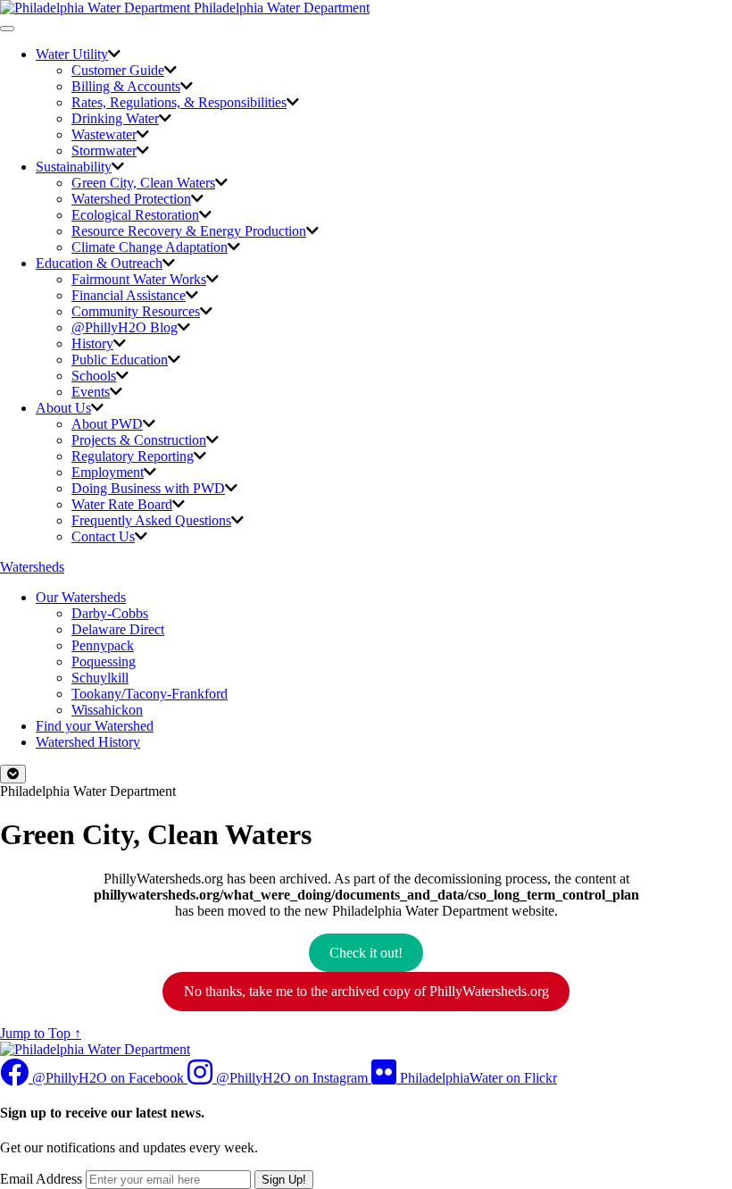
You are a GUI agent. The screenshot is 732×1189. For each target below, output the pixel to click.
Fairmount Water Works (138, 279)
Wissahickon (107, 709)
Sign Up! (284, 1179)
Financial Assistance (128, 295)
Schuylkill (100, 677)
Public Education (119, 359)
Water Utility (72, 54)
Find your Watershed (95, 725)
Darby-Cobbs (109, 613)
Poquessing (103, 661)
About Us (63, 407)
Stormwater (104, 150)
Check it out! (366, 952)
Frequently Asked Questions (151, 520)
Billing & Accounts (125, 86)
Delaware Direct (117, 629)
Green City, (143, 182)
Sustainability (74, 166)
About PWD (107, 423)
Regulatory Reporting (132, 456)
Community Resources (135, 311)
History (92, 343)
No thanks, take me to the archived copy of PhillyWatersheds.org (366, 991)
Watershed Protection (131, 198)
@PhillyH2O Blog (124, 327)
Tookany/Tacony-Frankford (149, 693)
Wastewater (104, 134)
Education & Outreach (99, 263)
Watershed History (88, 741)
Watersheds (32, 566)
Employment (107, 472)
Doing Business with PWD (148, 488)
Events (90, 391)
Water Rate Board (121, 504)
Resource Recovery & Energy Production (188, 231)
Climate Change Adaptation (149, 247)
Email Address (41, 1178)
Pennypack (102, 645)
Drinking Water (115, 118)
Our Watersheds (81, 597)
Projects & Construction (138, 440)
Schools (93, 375)
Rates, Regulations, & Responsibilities (179, 102)
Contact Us (103, 536)
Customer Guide (117, 70)
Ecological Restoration (135, 214)
